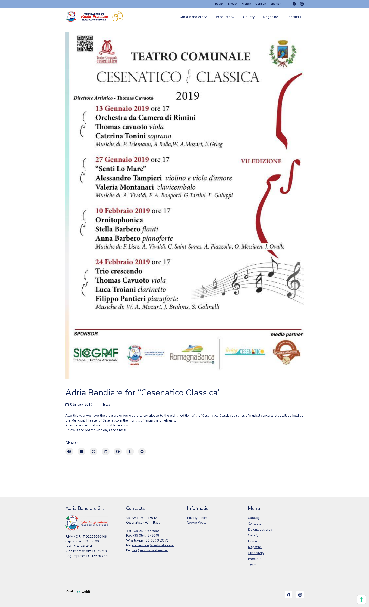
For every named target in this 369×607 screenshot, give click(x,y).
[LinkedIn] (106, 452)
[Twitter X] (94, 452)
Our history (256, 553)
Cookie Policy (196, 522)
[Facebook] (294, 4)
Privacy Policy (197, 518)
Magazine (255, 547)
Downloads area (260, 529)
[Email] (142, 452)
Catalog (254, 518)
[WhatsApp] (81, 452)
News (105, 404)
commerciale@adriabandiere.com (153, 545)
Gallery (253, 535)
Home (252, 541)
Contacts (254, 523)
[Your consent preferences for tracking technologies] (361, 599)
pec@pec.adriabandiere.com (150, 550)
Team (252, 565)
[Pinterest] (118, 452)
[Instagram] (302, 4)
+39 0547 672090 (145, 531)
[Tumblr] (130, 452)
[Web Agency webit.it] (84, 591)
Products (254, 559)
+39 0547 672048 (145, 535)
